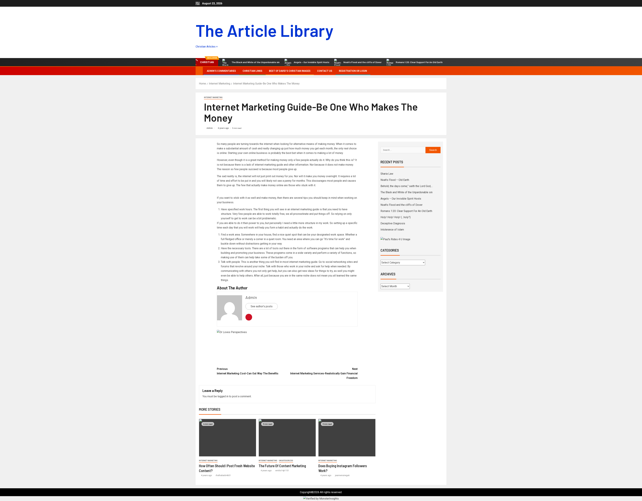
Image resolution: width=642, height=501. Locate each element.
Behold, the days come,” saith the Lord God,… (407, 186)
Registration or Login (353, 71)
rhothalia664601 (223, 475)
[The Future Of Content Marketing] (287, 438)
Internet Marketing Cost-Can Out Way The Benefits (247, 371)
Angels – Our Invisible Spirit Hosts (278, 62)
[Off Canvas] (198, 3)
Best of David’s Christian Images (289, 71)
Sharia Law (387, 173)
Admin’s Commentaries (221, 71)
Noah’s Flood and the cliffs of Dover (330, 62)
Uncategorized (286, 461)
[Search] (443, 71)
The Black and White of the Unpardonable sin (407, 192)
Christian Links (252, 71)
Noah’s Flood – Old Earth (395, 179)
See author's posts (262, 306)
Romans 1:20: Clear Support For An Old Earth (386, 62)
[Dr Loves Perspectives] (287, 346)
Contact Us (324, 71)
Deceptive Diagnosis (393, 223)
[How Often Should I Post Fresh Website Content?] (227, 438)
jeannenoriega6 (342, 475)
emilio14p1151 (282, 470)
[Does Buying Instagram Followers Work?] (347, 438)
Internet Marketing (213, 97)
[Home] (199, 70)
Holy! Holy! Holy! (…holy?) (437, 62)
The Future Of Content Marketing (282, 466)
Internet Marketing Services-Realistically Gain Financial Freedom (324, 373)
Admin (209, 128)
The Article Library (264, 30)
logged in (223, 396)
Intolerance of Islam (392, 229)
